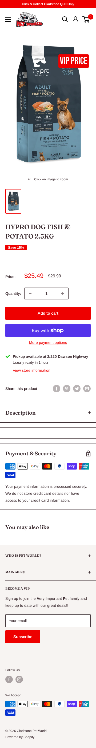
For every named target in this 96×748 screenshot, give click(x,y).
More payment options (48, 342)
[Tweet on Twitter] (77, 388)
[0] (86, 19)
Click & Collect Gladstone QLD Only (48, 4)
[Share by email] (87, 388)
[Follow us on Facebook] (9, 679)
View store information (31, 370)
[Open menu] (8, 19)
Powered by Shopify (19, 737)
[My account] (75, 19)
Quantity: (13, 293)
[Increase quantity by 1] (62, 293)
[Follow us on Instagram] (19, 679)
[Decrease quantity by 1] (30, 293)
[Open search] (65, 19)
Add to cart (48, 313)
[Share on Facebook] (56, 388)
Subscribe (22, 636)
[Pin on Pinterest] (66, 388)
